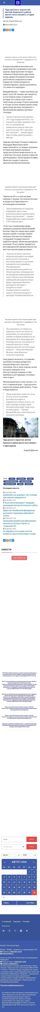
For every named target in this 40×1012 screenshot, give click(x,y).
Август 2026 (19, 862)
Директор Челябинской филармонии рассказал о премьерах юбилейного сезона (19, 513)
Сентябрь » (30, 903)
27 (19, 892)
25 (9, 892)
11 (9, 882)
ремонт (29, 484)
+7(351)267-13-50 (20, 962)
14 (24, 882)
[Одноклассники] (7, 30)
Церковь (21, 478)
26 (14, 892)
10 (4, 882)
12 (14, 882)
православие (10, 484)
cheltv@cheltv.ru (8, 953)
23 (34, 887)
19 (14, 887)
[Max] (21, 930)
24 (4, 892)
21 (24, 887)
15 (29, 882)
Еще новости (19, 558)
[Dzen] (27, 930)
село (12, 478)
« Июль (6, 903)
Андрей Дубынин (15, 21)
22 (29, 887)
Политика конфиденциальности (12, 985)
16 (34, 882)
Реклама (26, 922)
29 (29, 892)
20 (19, 887)
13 (19, 882)
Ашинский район (11, 481)
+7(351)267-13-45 (15, 951)
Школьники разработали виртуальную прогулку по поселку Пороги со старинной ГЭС (19, 523)
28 (24, 892)
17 (4, 887)
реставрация (25, 481)
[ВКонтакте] (4, 30)
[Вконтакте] (4, 930)
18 (9, 887)
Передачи (17, 922)
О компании (6, 922)
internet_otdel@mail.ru (10, 964)
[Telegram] (10, 30)
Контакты (6, 926)
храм (30, 478)
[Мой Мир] (13, 30)
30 (34, 892)
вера (20, 484)
